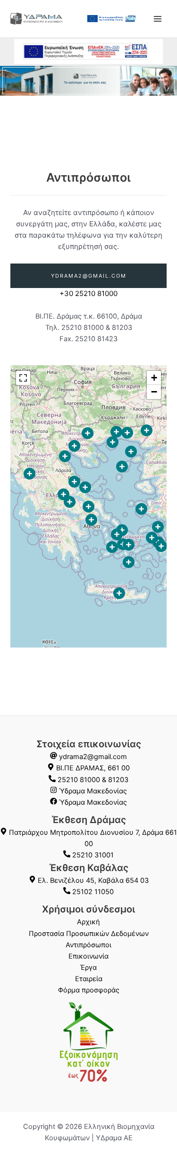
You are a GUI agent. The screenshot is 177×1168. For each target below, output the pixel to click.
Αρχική (88, 922)
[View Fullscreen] (23, 378)
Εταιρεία (88, 979)
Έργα (88, 967)
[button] (29, 474)
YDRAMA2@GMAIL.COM (88, 275)
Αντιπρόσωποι (88, 945)
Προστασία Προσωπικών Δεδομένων (89, 933)
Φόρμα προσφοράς (88, 990)
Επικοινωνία (88, 956)
